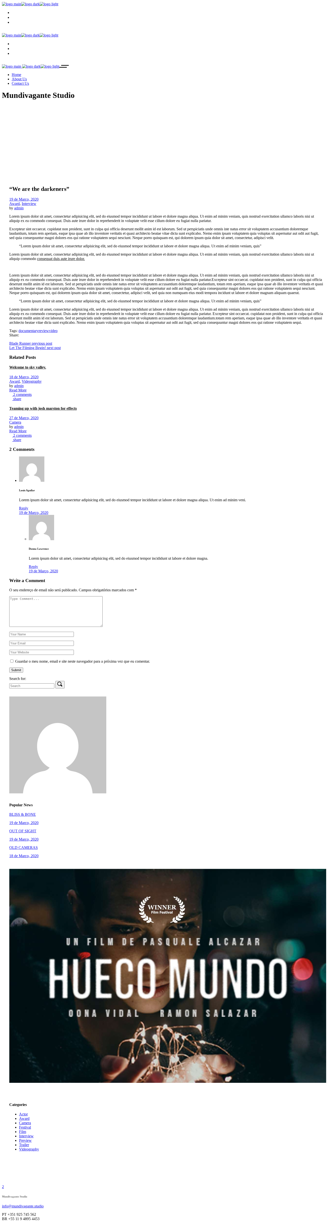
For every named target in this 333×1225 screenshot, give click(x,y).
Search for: (17, 679)
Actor (23, 1114)
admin (19, 208)
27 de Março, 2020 (24, 418)
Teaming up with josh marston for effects (43, 408)
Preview (25, 1140)
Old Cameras (23, 847)
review (44, 331)
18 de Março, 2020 (24, 377)
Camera (15, 422)
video (53, 331)
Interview (29, 204)
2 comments (22, 394)
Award (14, 204)
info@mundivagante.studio (23, 1206)
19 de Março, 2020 (24, 199)
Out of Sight (22, 831)
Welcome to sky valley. (27, 367)
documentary (29, 331)
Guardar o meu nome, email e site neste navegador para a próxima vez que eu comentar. (82, 661)
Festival (25, 1127)
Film (22, 1132)
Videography (32, 381)
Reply (23, 508)
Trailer (24, 1145)
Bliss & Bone (22, 814)
